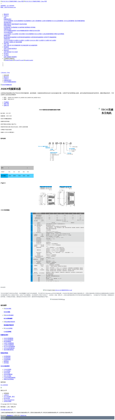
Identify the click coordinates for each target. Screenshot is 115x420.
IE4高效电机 (7, 358)
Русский (21, 60)
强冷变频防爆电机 (9, 349)
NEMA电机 (7, 372)
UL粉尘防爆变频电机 (9, 377)
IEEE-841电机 (7, 376)
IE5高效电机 (7, 356)
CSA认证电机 (7, 369)
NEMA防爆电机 (8, 374)
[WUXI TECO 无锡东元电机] (57, 1)
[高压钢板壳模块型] (9, 321)
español (31, 60)
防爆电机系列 (4, 335)
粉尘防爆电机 (7, 341)
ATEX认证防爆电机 (9, 348)
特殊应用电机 (4, 353)
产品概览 (6, 102)
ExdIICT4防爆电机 (9, 343)
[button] (3, 72)
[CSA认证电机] (8, 328)
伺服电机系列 (7, 80)
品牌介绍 (6, 105)
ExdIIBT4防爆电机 (9, 344)
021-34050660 (4, 385)
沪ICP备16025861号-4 (6, 409)
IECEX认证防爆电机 (9, 346)
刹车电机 (6, 362)
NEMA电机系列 (5, 366)
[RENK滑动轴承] (9, 315)
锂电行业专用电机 (9, 379)
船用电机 (6, 361)
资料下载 (6, 103)
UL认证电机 (7, 371)
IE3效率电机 (7, 359)
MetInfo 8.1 (10, 415)
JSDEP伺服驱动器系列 (10, 81)
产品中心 (6, 78)
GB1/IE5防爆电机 (8, 338)
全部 (5, 17)
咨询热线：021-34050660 (7, 5)
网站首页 (6, 14)
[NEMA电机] (7, 308)
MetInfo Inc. (23, 415)
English (11, 60)
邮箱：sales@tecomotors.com (8, 7)
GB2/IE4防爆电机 (8, 340)
